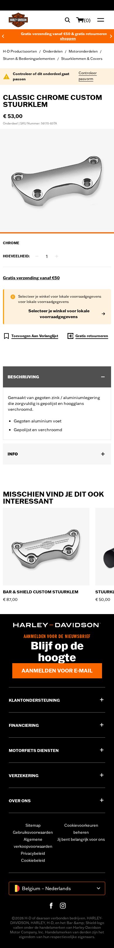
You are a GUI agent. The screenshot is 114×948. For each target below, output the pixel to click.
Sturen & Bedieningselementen (29, 58)
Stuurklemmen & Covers (81, 58)
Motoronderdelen (83, 51)
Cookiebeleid (33, 860)
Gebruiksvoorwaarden (33, 832)
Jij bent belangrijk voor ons (81, 839)
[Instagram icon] (62, 905)
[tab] (57, 232)
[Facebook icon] (51, 905)
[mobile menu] (99, 20)
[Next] (111, 36)
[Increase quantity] (57, 256)
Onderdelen (53, 51)
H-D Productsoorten (20, 51)
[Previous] (3, 36)
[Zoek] (67, 20)
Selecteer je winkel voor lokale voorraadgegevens (58, 313)
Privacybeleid (33, 853)
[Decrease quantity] (37, 256)
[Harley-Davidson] (57, 625)
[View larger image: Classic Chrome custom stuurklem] (57, 180)
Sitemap (33, 825)
